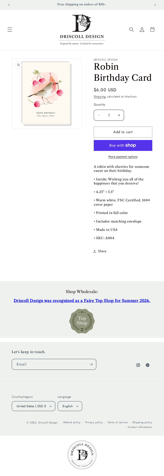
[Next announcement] (155, 4)
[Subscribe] (91, 364)
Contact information (140, 427)
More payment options (123, 157)
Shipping (100, 96)
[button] (10, 29)
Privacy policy (94, 422)
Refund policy (72, 422)
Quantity (99, 104)
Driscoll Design (48, 422)
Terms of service (118, 422)
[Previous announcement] (8, 4)
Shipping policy (142, 422)
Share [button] (102, 251)
